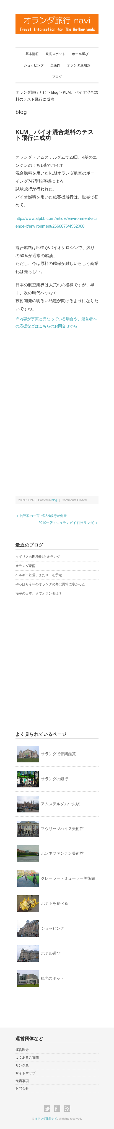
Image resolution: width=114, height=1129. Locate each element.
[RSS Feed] (67, 1108)
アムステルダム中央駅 (60, 804)
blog (21, 112)
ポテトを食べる (54, 903)
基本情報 (32, 54)
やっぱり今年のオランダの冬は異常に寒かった (50, 584)
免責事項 (22, 1081)
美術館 (55, 65)
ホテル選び (80, 54)
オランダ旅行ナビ (46, 1118)
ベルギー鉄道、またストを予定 (38, 575)
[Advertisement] (57, 374)
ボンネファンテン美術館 (62, 853)
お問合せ (22, 1088)
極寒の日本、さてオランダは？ (38, 593)
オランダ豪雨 (25, 566)
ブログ (57, 77)
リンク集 (22, 1065)
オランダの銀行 (54, 779)
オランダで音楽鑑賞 (58, 754)
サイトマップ (25, 1073)
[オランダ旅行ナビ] (57, 17)
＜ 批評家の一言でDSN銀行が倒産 (41, 516)
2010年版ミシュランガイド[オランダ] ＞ (68, 523)
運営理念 (22, 1050)
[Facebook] (58, 1108)
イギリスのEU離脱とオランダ (37, 557)
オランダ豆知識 (78, 65)
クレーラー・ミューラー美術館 (68, 878)
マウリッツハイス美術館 (62, 828)
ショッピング (34, 65)
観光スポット (55, 54)
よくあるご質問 (27, 1058)
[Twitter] (48, 1108)
